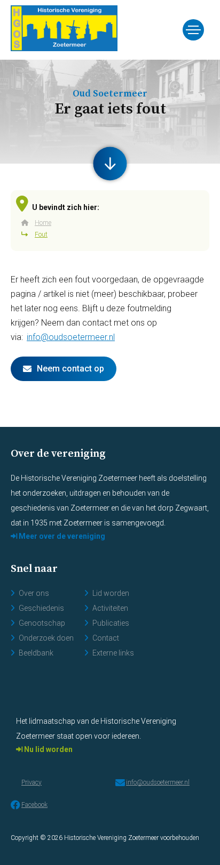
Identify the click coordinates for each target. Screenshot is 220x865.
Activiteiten (110, 608)
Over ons (34, 593)
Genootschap (42, 623)
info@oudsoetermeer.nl (71, 337)
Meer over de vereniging (61, 536)
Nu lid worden (47, 749)
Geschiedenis (41, 608)
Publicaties (110, 623)
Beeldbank (36, 653)
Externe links (113, 653)
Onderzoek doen (46, 638)
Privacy (31, 782)
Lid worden (110, 593)
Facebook (34, 805)
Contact (105, 638)
